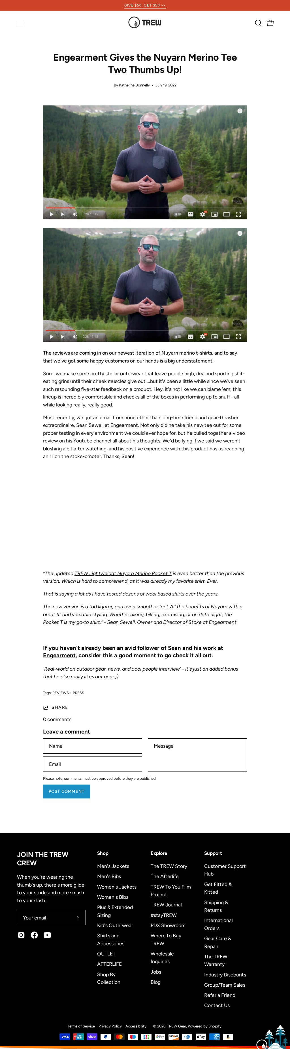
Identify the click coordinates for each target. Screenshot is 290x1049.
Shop (102, 853)
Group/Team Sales (224, 984)
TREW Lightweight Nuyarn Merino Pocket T (123, 573)
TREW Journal (166, 905)
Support (213, 853)
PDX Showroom (168, 925)
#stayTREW (164, 915)
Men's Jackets (113, 866)
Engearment (59, 655)
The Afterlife (165, 876)
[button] (258, 23)
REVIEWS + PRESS (68, 692)
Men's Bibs (109, 876)
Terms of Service (81, 1026)
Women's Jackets (117, 886)
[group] (145, 5)
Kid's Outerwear (115, 925)
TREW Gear (176, 1026)
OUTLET (106, 953)
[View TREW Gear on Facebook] (34, 935)
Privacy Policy (110, 1026)
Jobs (156, 971)
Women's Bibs (112, 897)
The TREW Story (169, 866)
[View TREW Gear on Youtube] (47, 935)
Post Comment (66, 791)
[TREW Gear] (145, 22)
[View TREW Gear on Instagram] (21, 935)
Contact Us (217, 1005)
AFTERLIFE (109, 964)
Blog (156, 982)
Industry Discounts (225, 974)
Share (60, 707)
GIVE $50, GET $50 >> (145, 5)
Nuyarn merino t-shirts (186, 353)
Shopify (214, 1026)
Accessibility (135, 1026)
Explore (159, 853)
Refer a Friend (219, 995)
